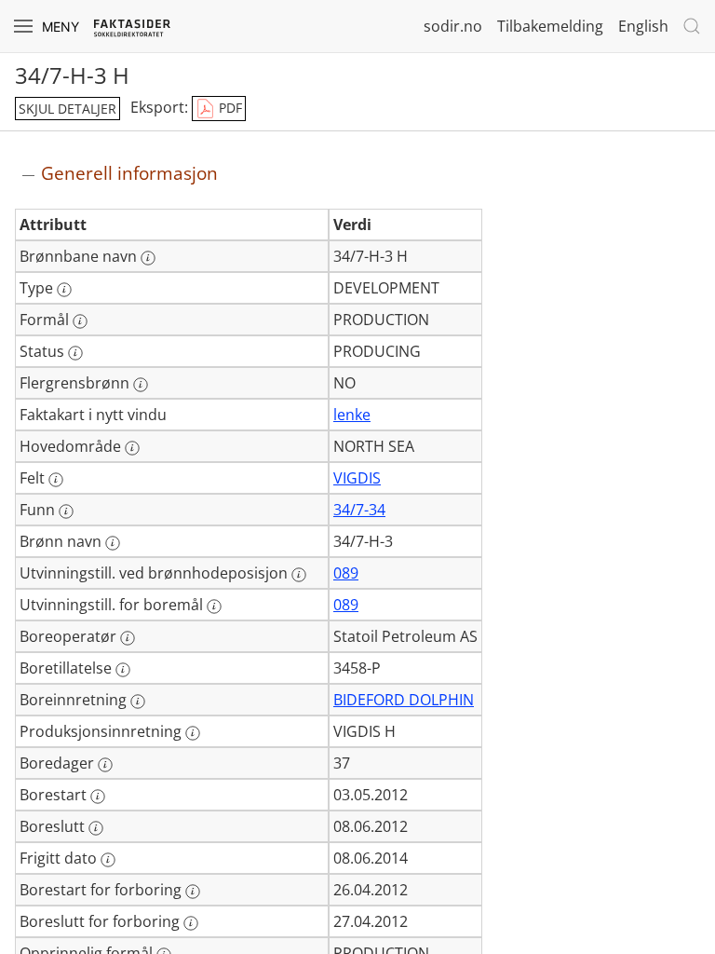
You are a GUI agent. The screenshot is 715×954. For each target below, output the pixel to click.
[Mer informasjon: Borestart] (97, 796)
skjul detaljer (67, 108)
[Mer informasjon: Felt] (55, 479)
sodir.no (453, 26)
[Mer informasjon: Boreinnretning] (137, 701)
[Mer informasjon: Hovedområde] (132, 448)
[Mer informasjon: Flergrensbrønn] (140, 384)
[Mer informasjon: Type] (64, 289)
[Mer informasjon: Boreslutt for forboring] (190, 923)
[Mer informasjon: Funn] (66, 511)
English (643, 26)
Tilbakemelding (550, 26)
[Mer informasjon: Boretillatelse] (122, 669)
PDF (228, 107)
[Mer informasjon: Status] (75, 353)
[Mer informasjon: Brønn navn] (112, 543)
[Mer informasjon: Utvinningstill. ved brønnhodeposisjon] (298, 574)
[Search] (691, 26)
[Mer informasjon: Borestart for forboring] (192, 891)
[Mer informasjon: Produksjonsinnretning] (192, 733)
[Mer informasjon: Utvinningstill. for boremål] (214, 606)
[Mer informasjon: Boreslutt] (95, 828)
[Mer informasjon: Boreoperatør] (127, 638)
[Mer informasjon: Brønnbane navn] (148, 258)
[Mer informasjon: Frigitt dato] (108, 859)
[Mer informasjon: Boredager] (105, 764)
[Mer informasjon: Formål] (80, 321)
